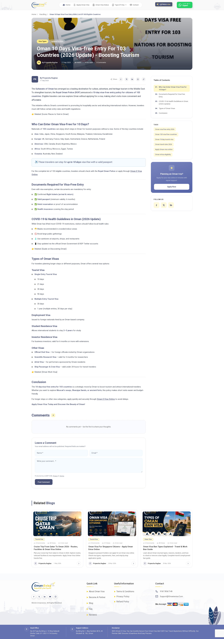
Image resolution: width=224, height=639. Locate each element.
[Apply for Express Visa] (164, 5)
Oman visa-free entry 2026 (164, 129)
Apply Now (171, 187)
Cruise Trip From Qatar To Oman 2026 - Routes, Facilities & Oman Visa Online (56, 548)
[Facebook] (156, 205)
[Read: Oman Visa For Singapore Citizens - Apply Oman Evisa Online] (133, 563)
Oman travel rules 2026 (163, 144)
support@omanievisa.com (171, 596)
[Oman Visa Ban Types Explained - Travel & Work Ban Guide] (167, 523)
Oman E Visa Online (106, 399)
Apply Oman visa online (163, 149)
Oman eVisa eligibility (163, 154)
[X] (164, 205)
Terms (62, 476)
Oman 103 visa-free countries (166, 134)
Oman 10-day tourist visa (164, 139)
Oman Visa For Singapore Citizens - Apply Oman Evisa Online (110, 548)
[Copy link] (144, 79)
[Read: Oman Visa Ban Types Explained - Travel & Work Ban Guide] (188, 563)
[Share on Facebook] (121, 79)
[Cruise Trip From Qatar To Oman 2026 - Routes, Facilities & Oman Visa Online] (57, 523)
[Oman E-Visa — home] (39, 5)
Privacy (55, 476)
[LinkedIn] (171, 205)
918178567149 (166, 591)
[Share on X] (126, 79)
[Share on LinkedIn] (132, 79)
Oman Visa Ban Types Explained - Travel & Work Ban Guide (165, 548)
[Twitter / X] (39, 596)
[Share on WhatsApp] (138, 79)
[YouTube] (50, 596)
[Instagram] (55, 596)
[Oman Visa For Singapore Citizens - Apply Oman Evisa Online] (112, 523)
